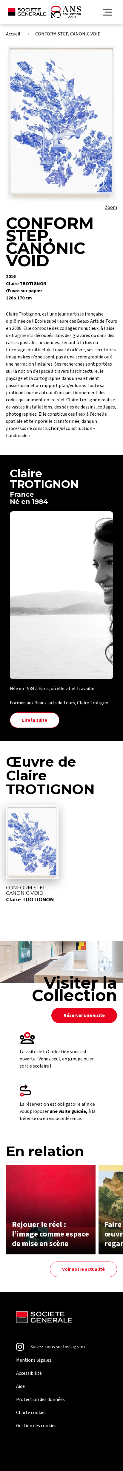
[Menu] (107, 12)
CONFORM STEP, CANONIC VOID (68, 34)
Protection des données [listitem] (40, 1399)
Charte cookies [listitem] (31, 1412)
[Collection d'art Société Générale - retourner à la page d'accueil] (44, 12)
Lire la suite (34, 720)
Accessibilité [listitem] (29, 1373)
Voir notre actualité (83, 1269)
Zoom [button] (111, 207)
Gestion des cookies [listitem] (36, 1425)
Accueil (13, 34)
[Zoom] (61, 122)
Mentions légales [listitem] (33, 1360)
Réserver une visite (84, 1015)
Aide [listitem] (20, 1386)
